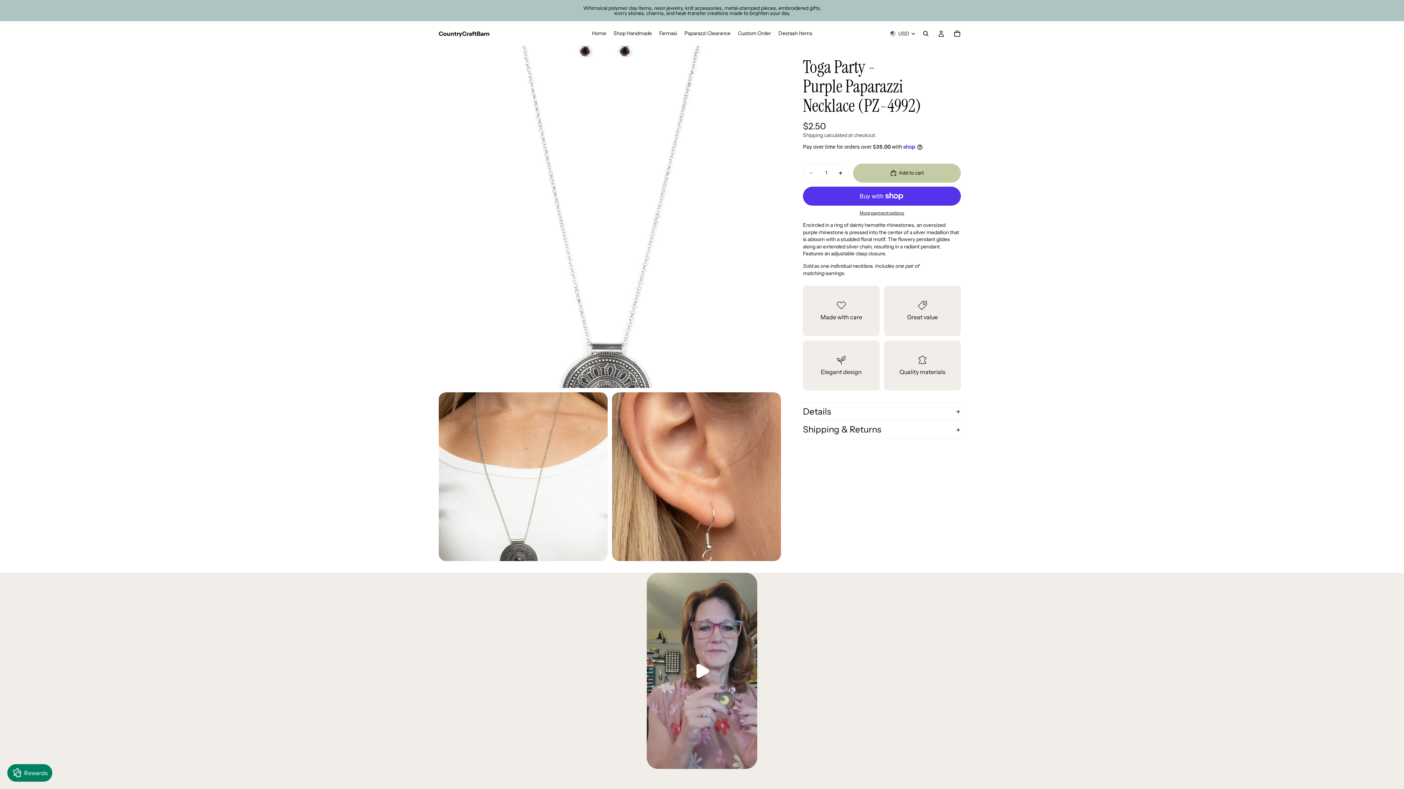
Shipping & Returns (842, 429)
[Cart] (957, 34)
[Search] (926, 34)
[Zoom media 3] (696, 476)
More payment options (882, 213)
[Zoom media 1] (610, 217)
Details (817, 411)
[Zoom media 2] (523, 476)
